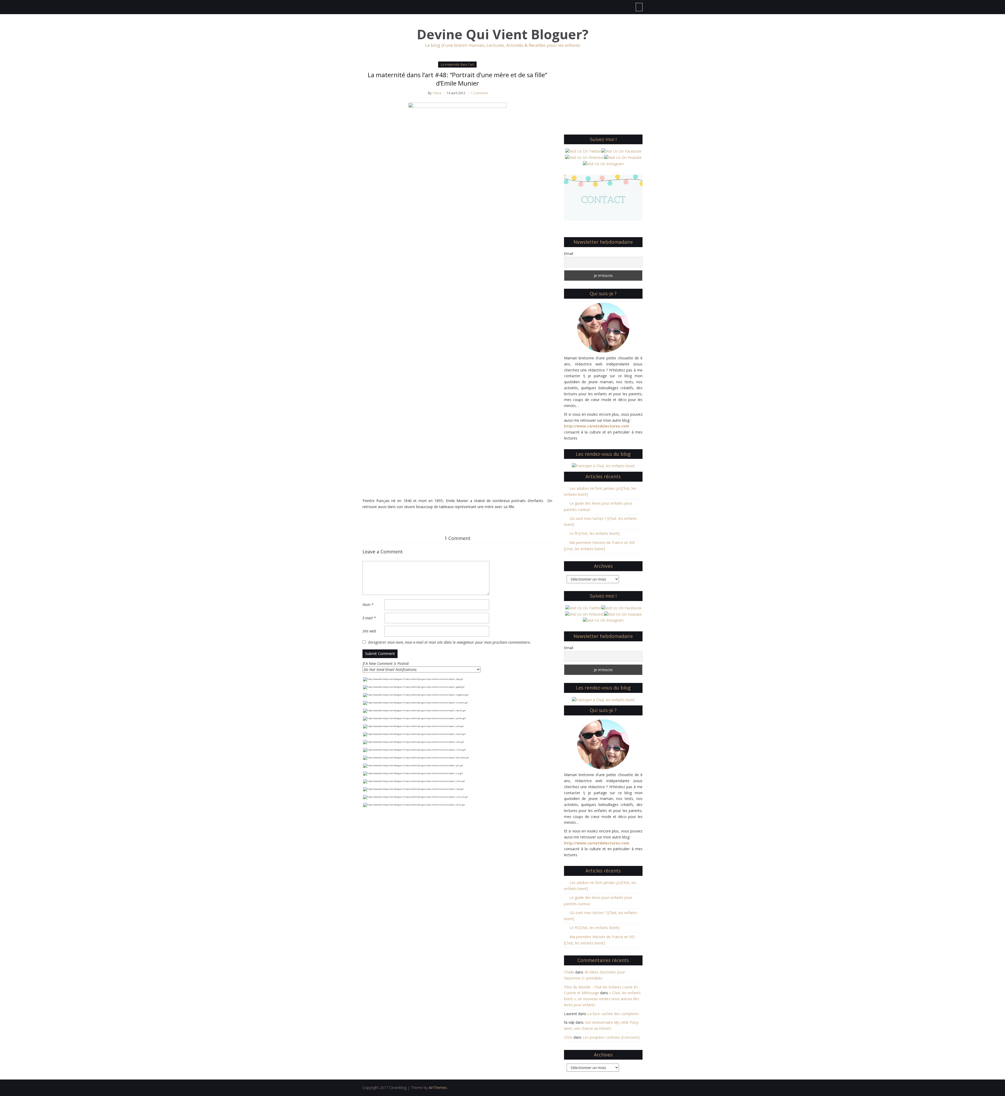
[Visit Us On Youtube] (623, 157)
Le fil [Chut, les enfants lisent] (594, 533)
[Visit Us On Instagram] (603, 163)
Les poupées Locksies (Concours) (611, 1037)
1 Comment (479, 93)
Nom (367, 604)
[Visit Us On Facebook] (621, 150)
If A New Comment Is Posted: (385, 663)
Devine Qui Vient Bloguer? (502, 34)
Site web (369, 630)
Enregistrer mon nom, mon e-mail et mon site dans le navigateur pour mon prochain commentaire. (449, 642)
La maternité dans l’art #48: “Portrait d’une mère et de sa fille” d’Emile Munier (457, 78)
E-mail (369, 617)
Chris (568, 1037)
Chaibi (569, 972)
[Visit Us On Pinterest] (584, 157)
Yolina (437, 93)
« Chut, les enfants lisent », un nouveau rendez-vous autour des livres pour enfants (602, 998)
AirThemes (438, 1087)
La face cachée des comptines (613, 1013)
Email (568, 253)
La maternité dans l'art (457, 64)
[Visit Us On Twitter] (583, 150)
